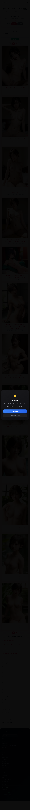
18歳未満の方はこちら (15, 415)
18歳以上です (15, 411)
